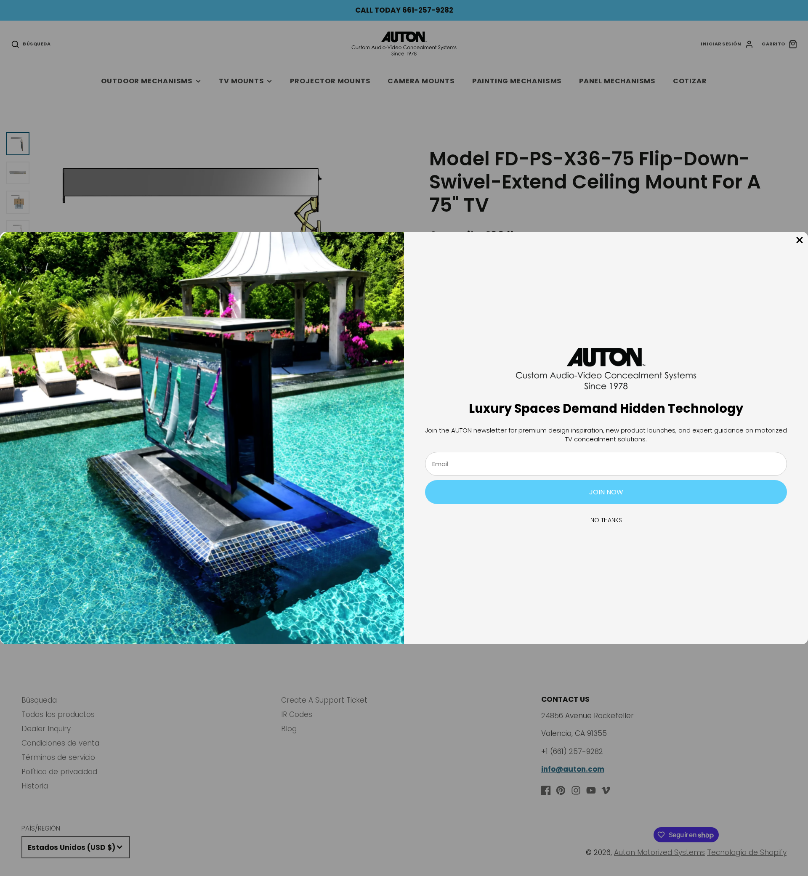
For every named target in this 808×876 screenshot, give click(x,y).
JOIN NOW (606, 492)
